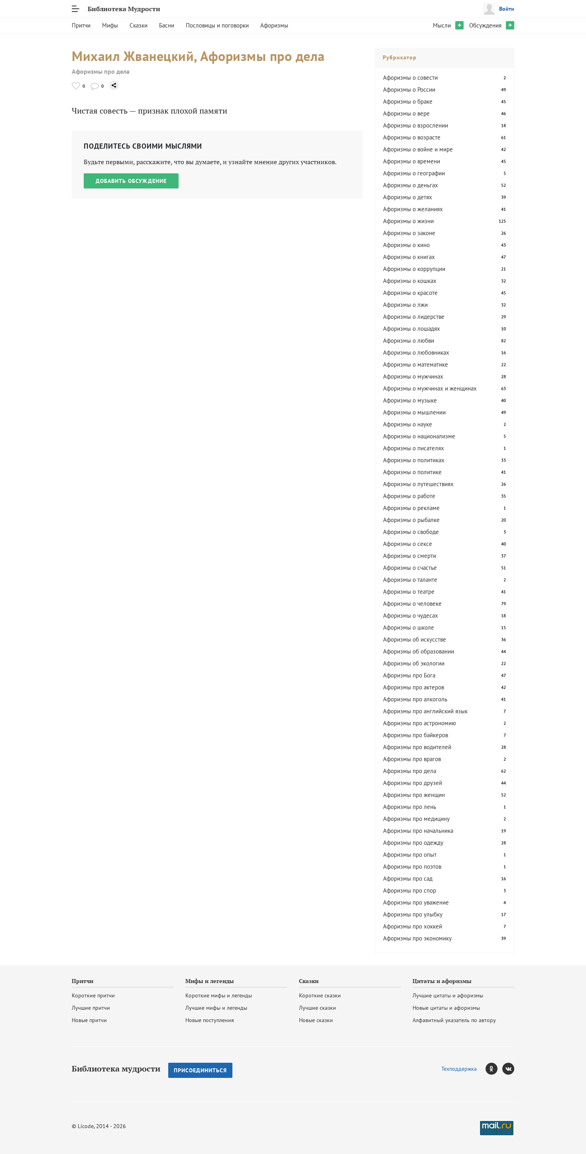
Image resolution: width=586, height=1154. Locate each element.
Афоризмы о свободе (411, 532)
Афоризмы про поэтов (412, 866)
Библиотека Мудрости (124, 9)
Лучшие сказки (317, 1007)
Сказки (138, 25)
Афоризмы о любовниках (416, 352)
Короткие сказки (320, 995)
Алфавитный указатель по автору (454, 1020)
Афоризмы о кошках (410, 281)
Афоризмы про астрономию (419, 723)
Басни (166, 25)
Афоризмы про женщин (414, 795)
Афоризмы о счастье (410, 567)
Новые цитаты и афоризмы (446, 1007)
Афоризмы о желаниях (413, 209)
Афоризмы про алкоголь (415, 699)
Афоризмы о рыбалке (411, 520)
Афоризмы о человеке (412, 603)
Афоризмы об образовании (418, 651)
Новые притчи (89, 1020)
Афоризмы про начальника (418, 830)
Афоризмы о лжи (405, 304)
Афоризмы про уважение (416, 902)
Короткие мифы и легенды (218, 995)
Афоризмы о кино (406, 245)
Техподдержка (459, 1068)
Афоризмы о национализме (419, 436)
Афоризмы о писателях (413, 448)
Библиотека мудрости (116, 1069)
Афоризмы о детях (407, 197)
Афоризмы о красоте (410, 292)
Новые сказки (316, 1020)
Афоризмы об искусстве (414, 639)
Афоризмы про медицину (416, 818)
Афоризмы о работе (409, 496)
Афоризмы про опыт (410, 854)
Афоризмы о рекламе (411, 508)
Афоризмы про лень (409, 807)
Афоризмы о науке (407, 424)
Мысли (442, 25)
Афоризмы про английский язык (425, 711)
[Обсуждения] (94, 86)
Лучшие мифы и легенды (216, 1007)
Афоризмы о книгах (409, 257)
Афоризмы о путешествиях (418, 484)
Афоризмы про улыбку (412, 914)
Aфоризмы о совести (410, 77)
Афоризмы (274, 25)
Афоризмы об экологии (413, 663)
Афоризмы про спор (409, 890)
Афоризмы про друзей (412, 783)
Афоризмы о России (409, 89)
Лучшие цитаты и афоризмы (448, 995)
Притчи (81, 25)
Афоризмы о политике (412, 472)
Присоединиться (200, 1070)
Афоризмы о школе (408, 627)
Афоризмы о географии (414, 173)
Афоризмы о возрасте (411, 137)
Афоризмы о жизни (408, 221)
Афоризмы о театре (409, 591)
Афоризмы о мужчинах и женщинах (430, 388)
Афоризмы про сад (408, 878)
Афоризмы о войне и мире (418, 149)
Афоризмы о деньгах (410, 185)
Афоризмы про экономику (417, 938)
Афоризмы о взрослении (415, 125)
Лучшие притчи (91, 1007)
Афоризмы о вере (406, 113)
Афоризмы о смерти (409, 555)
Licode (86, 1126)
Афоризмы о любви (408, 340)
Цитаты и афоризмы (442, 981)
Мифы (110, 25)
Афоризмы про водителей (417, 747)
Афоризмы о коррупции (414, 269)
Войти (506, 8)
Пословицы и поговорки (217, 25)
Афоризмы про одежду (413, 842)
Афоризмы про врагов (412, 759)
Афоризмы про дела (101, 71)
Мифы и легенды (209, 981)
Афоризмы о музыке (410, 400)
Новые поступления (209, 1020)
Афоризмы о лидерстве (413, 316)
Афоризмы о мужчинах (413, 376)
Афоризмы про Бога (409, 675)
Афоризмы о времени (411, 161)
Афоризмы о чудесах (410, 615)
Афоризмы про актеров (413, 687)
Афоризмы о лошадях (411, 328)
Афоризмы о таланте (410, 579)
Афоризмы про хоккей (412, 926)
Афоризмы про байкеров (415, 735)
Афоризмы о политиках (413, 460)
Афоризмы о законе (409, 233)
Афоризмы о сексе (407, 544)
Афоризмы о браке (408, 101)
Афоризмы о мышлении (414, 412)
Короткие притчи (93, 995)
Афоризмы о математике (415, 364)
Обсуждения (485, 25)
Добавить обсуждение (131, 180)
